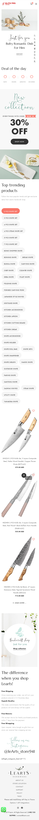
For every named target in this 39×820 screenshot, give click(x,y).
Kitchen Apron (11, 316)
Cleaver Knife (26, 270)
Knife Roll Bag (10, 349)
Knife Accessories (12, 336)
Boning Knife (10, 257)
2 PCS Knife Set (10, 211)
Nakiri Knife (27, 362)
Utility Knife (9, 395)
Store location (19, 783)
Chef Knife (9, 270)
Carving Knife (27, 264)
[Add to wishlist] (33, 410)
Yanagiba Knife (11, 401)
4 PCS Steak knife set (13, 231)
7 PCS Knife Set (10, 244)
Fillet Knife (25, 277)
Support (19, 790)
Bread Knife (27, 257)
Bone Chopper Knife (13, 251)
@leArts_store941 (19, 751)
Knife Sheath (10, 362)
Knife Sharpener (11, 356)
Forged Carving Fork (14, 290)
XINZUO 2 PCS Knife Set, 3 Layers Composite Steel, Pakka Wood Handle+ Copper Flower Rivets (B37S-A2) (19, 461)
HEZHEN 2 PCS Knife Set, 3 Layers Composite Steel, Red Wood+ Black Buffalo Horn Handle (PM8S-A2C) (19, 525)
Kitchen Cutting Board (14, 323)
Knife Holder (10, 342)
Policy (19, 793)
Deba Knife (9, 277)
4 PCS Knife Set (10, 224)
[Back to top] (33, 814)
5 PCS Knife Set (10, 238)
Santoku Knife (10, 382)
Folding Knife (10, 283)
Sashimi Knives (11, 388)
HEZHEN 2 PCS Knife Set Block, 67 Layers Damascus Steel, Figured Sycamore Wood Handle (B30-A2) (19, 590)
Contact (19, 787)
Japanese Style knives (14, 297)
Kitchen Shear (10, 329)
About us (19, 780)
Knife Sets (27, 349)
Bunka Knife (9, 264)
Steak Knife (29, 388)
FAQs (20, 796)
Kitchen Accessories (13, 310)
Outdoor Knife (11, 369)
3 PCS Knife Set (10, 218)
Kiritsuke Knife (11, 303)
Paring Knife (10, 375)
